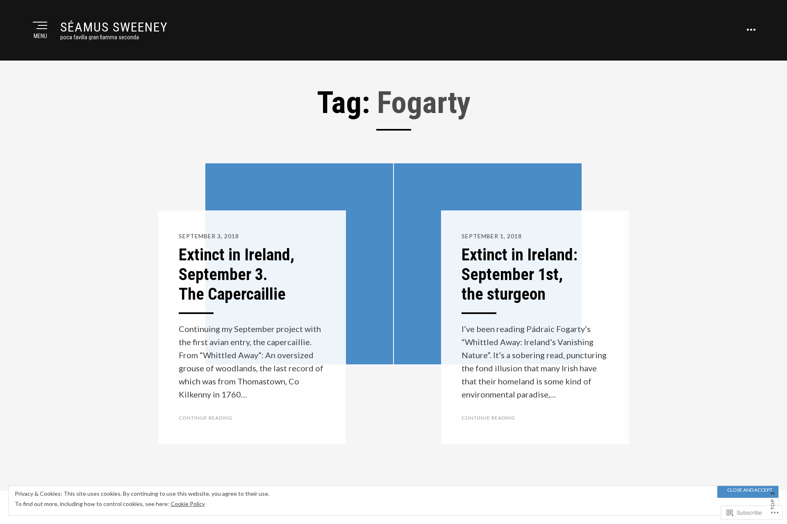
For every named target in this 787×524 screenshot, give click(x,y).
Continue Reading (205, 418)
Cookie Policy (188, 503)
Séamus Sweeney (114, 27)
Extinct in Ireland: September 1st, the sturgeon (520, 274)
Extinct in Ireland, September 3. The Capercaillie (236, 274)
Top (772, 504)
